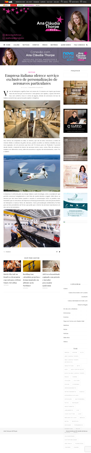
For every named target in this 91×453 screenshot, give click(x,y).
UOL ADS (56, 2)
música (82, 417)
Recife (78, 428)
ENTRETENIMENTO (29, 5)
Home (8, 45)
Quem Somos (66, 45)
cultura (77, 380)
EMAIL (85, 2)
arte (78, 365)
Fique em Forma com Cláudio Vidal (73, 321)
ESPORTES (20, 5)
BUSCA (66, 2)
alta (82, 352)
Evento (81, 391)
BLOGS (37, 5)
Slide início (66, 337)
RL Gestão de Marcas (81, 431)
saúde (75, 432)
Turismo (68, 447)
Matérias (54, 45)
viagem (76, 447)
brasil (67, 376)
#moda (67, 352)
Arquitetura (69, 365)
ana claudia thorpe (71, 356)
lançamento (69, 410)
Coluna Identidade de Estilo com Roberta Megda (77, 303)
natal (67, 421)
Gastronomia (79, 399)
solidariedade (70, 436)
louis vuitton (70, 414)
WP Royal (14, 431)
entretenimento (70, 391)
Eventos (36, 45)
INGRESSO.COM (20, 2)
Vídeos (44, 45)
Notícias (26, 45)
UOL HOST (29, 2)
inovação (75, 402)
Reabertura (69, 428)
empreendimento (70, 388)
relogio (67, 432)
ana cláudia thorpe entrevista (71, 361)
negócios (75, 421)
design (67, 384)
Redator (8, 252)
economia (76, 384)
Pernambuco (78, 425)
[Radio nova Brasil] (45, 65)
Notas (65, 329)
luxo (79, 414)
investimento (69, 406)
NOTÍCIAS (13, 5)
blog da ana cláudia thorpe (74, 373)
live (78, 410)
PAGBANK (36, 2)
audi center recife (77, 369)
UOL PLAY (49, 2)
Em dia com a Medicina (70, 309)
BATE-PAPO (75, 2)
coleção (67, 380)
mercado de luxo (71, 417)
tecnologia (79, 443)
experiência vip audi (72, 395)
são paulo (68, 443)
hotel (67, 402)
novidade (68, 425)
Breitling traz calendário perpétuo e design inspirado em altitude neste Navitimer (31, 280)
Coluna (16, 45)
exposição (68, 399)
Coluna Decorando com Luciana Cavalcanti (78, 294)
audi (66, 369)
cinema (74, 376)
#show (75, 352)
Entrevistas (66, 313)
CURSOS (43, 2)
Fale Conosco (79, 45)
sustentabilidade (71, 439)
